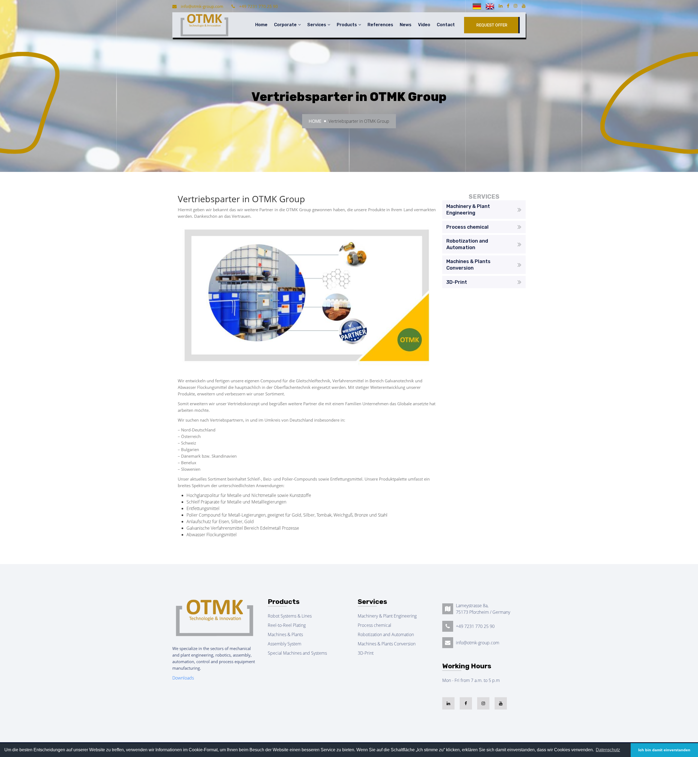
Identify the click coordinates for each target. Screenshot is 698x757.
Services (316, 24)
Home (261, 24)
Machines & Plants (285, 634)
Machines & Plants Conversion (387, 644)
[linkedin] (501, 6)
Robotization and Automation (386, 634)
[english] (490, 6)
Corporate (285, 24)
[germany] (477, 6)
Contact (446, 24)
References (380, 24)
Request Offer (491, 25)
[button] (608, 750)
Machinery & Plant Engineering (387, 616)
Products (347, 24)
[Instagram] (516, 6)
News (405, 24)
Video (424, 24)
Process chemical (374, 625)
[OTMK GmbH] (204, 25)
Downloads (183, 678)
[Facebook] (508, 6)
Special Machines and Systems (297, 653)
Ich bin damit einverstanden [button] (664, 750)
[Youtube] (524, 6)
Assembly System (284, 644)
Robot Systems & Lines (290, 616)
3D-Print (366, 653)
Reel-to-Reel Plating (287, 625)
